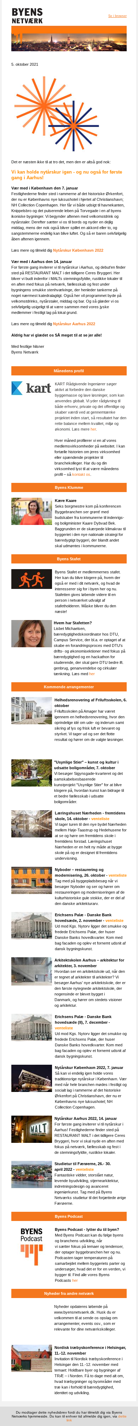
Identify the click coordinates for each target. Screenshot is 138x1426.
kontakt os (81, 474)
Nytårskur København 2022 (78, 250)
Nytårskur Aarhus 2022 (74, 324)
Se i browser (117, 16)
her (93, 429)
